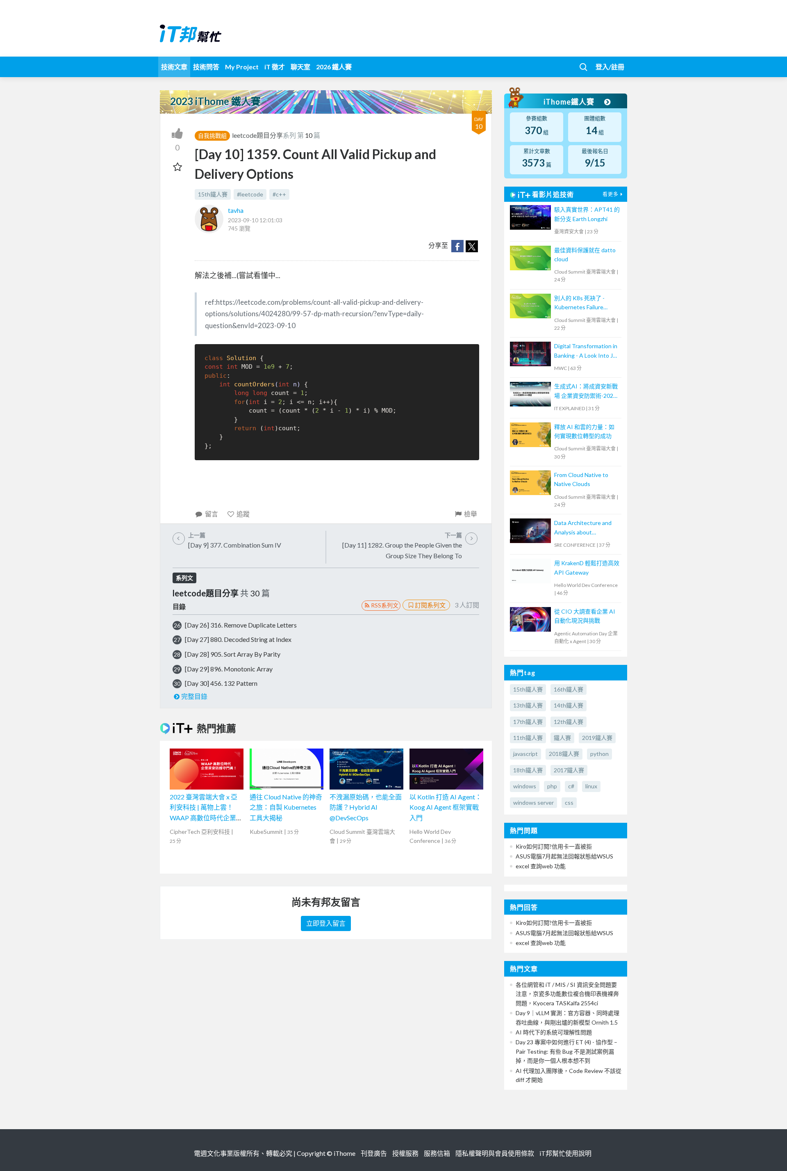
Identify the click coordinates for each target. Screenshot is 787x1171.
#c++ (279, 194)
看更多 (611, 194)
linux (591, 786)
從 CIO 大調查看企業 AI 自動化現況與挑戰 (584, 616)
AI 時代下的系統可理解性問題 (554, 1032)
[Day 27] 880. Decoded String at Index (238, 639)
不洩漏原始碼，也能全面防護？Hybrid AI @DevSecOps (366, 807)
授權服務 (405, 1153)
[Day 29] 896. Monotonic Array (229, 669)
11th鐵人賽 (528, 737)
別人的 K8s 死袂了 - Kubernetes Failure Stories (579, 303)
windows (524, 786)
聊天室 (300, 67)
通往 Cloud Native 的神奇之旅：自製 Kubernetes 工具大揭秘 (286, 807)
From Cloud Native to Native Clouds (581, 479)
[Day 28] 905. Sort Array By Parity (232, 654)
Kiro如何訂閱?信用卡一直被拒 (554, 846)
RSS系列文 (384, 605)
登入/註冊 (610, 67)
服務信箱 (437, 1153)
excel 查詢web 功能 (541, 866)
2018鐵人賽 (564, 753)
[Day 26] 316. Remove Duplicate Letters (241, 625)
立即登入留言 (326, 923)
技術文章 (174, 67)
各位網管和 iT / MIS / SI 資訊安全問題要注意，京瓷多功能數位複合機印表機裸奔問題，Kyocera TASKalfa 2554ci (567, 994)
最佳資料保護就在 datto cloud (585, 255)
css (569, 802)
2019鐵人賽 (597, 737)
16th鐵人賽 (568, 689)
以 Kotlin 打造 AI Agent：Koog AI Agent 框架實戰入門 (445, 807)
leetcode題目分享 (257, 135)
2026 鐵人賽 (334, 67)
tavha (235, 210)
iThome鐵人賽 (570, 101)
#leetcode (250, 194)
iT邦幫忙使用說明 (565, 1153)
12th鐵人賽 (568, 721)
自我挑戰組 (212, 135)
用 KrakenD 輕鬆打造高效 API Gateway (586, 567)
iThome (344, 1153)
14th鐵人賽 (568, 705)
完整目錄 (194, 696)
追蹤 (243, 514)
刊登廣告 (374, 1153)
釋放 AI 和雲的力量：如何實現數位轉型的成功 (584, 431)
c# (571, 786)
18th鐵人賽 (528, 770)
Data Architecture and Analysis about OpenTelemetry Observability (583, 528)
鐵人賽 (562, 737)
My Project (242, 67)
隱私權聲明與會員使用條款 (494, 1153)
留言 (211, 514)
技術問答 (206, 67)
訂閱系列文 (430, 605)
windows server (533, 802)
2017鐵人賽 (569, 770)
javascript (525, 753)
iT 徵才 (274, 67)
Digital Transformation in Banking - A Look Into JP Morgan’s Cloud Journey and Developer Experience (585, 351)
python (599, 753)
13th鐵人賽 (528, 705)
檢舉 (470, 514)
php (552, 786)
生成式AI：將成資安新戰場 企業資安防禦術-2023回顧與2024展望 (586, 391)
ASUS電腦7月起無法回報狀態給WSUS (564, 856)
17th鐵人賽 (528, 721)
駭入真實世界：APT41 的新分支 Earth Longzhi (587, 214)
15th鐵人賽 (212, 194)
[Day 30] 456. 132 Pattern (221, 683)
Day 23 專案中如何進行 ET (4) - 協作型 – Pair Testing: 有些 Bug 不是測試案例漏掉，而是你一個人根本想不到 (566, 1051)
